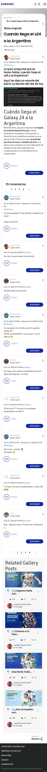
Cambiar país (7, 764)
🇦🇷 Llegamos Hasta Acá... (22, 592)
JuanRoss (17, 604)
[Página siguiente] (28, 189)
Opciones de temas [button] (39, 24)
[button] (39, 57)
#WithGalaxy (8, 65)
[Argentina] (7, 4)
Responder (34, 236)
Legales (4, 760)
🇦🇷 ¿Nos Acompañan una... (22, 711)
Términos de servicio (11, 751)
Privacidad (6, 755)
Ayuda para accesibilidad (13, 747)
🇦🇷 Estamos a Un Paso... (20, 633)
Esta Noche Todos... (22, 671)
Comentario (34, 173)
